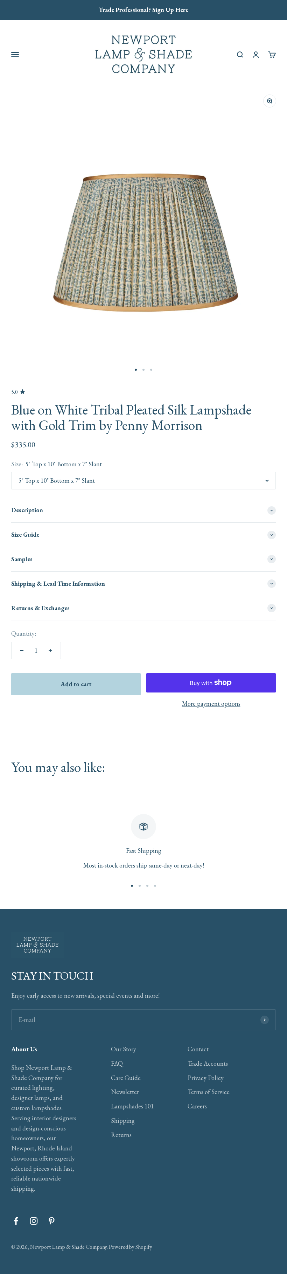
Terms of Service (209, 1092)
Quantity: (23, 633)
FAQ (117, 1063)
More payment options (211, 703)
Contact (198, 1049)
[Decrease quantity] (22, 650)
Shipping (123, 1120)
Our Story (123, 1049)
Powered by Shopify (130, 1247)
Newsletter (125, 1092)
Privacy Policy (206, 1078)
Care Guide (126, 1078)
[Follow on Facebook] (16, 1221)
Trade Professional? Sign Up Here (143, 10)
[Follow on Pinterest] (51, 1221)
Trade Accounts (208, 1063)
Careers (197, 1106)
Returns (121, 1135)
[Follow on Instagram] (33, 1221)
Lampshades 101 (132, 1106)
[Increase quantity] (50, 650)
